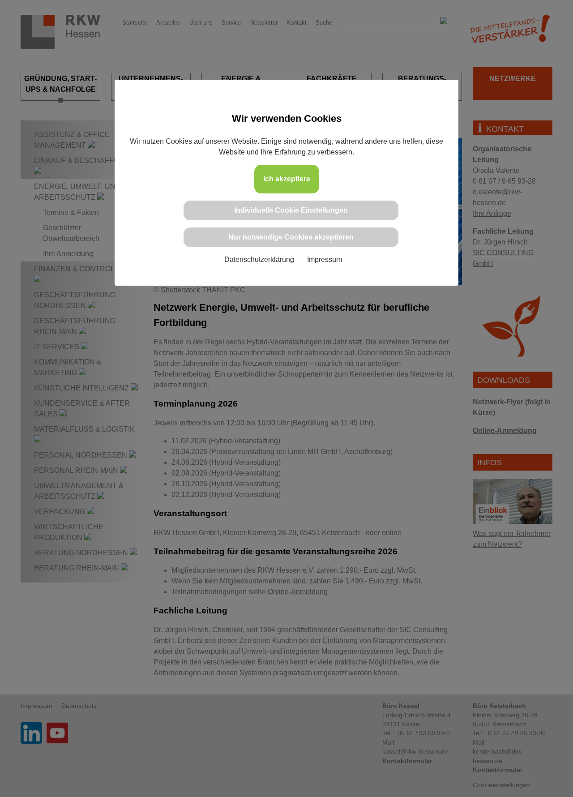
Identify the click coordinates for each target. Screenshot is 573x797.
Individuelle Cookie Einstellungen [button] (291, 210)
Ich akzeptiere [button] (286, 179)
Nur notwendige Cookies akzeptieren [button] (291, 237)
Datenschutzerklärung (259, 259)
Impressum (324, 259)
